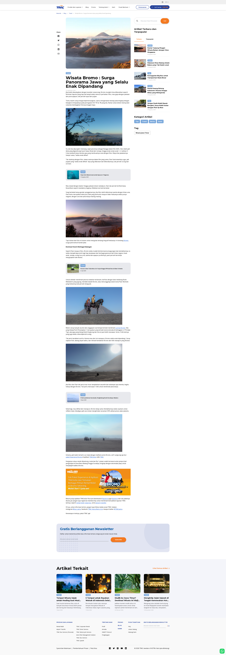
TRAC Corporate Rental (83, 626)
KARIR (120, 628)
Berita (152, 121)
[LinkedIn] (126, 648)
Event (160, 121)
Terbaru (139, 39)
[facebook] (58, 36)
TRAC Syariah (80, 640)
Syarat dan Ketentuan (63, 648)
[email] (58, 53)
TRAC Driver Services (82, 629)
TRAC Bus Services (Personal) (64, 632)
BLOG (120, 625)
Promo (93, 7)
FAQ (129, 626)
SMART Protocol (106, 632)
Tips (137, 121)
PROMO (120, 622)
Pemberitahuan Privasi (80, 648)
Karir (113, 7)
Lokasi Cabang (132, 629)
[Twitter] (114, 648)
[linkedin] (58, 49)
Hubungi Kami (132, 632)
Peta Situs (93, 648)
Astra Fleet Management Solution (86, 635)
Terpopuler (150, 39)
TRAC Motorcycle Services (83, 632)
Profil (103, 626)
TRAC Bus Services (81, 638)
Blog (87, 7)
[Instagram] (118, 648)
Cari (164, 21)
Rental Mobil (60, 626)
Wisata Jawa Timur (142, 133)
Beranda (58, 13)
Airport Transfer (61, 629)
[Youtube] (122, 648)
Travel (70, 13)
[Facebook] (110, 648)
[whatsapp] (59, 45)
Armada (104, 629)
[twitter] (58, 40)
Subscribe (118, 539)
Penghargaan (106, 635)
